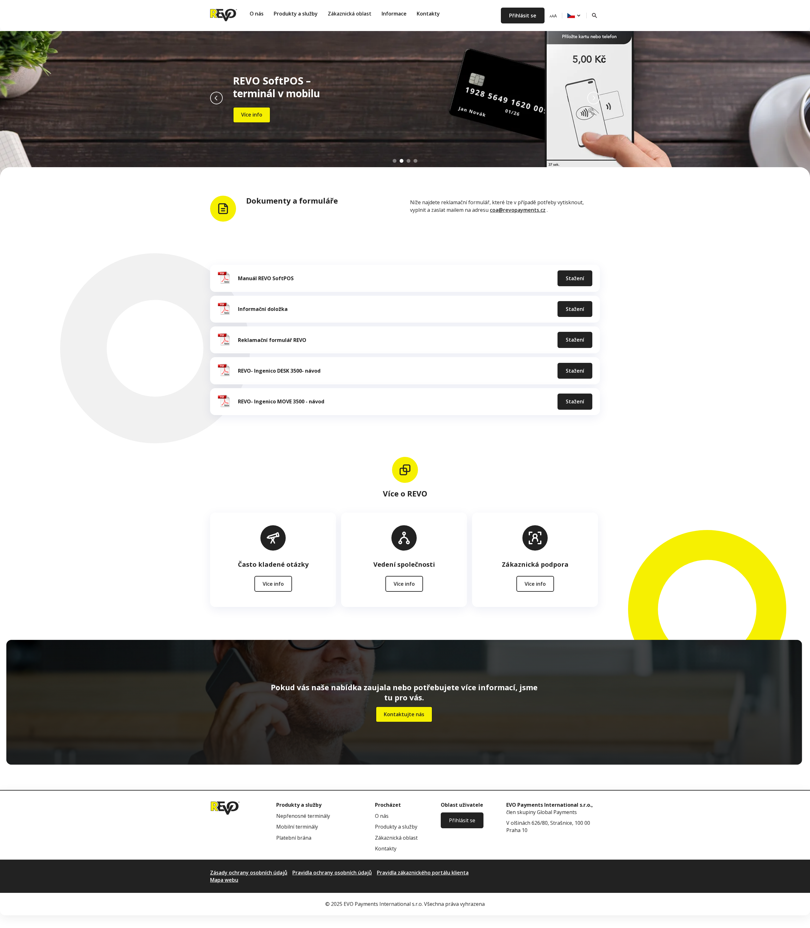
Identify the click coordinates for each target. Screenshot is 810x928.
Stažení (575, 278)
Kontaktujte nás (404, 714)
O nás (257, 13)
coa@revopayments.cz (517, 210)
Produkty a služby (296, 13)
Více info (251, 114)
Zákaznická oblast (349, 13)
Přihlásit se (522, 15)
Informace (394, 13)
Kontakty (428, 13)
